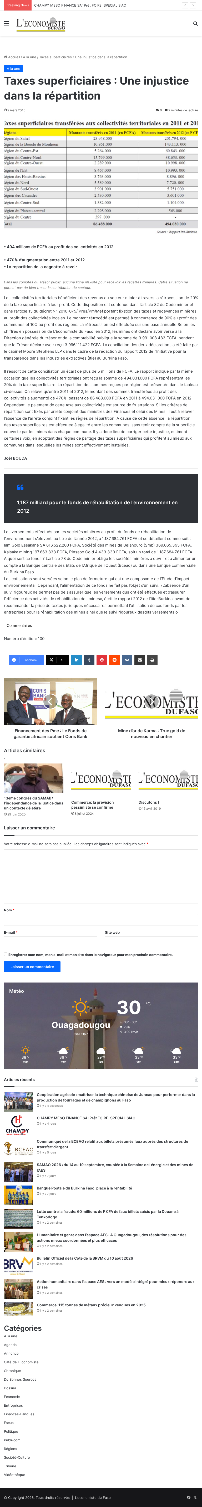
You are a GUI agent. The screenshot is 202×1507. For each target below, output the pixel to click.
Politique (11, 1431)
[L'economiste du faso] (41, 23)
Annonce (11, 1353)
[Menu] (6, 25)
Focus (9, 1423)
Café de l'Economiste (21, 1362)
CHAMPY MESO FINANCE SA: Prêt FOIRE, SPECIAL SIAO (86, 1118)
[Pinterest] (102, 660)
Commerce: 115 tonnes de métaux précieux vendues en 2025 (91, 1305)
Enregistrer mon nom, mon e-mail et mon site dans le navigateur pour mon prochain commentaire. (90, 955)
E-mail (11, 932)
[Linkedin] (76, 660)
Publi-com (12, 1440)
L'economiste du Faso (93, 1497)
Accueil (13, 57)
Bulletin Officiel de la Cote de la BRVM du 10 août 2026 (85, 1258)
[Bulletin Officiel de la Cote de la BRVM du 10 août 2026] (18, 1265)
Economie (12, 1397)
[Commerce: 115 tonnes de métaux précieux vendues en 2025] (18, 1308)
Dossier (10, 1388)
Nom (9, 910)
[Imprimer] (152, 660)
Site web (112, 932)
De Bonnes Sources (20, 1379)
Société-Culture (17, 1457)
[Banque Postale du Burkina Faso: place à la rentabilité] (18, 1195)
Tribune (10, 1466)
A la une (29, 57)
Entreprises (13, 1405)
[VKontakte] (127, 660)
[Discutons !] (168, 780)
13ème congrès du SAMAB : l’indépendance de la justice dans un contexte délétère (33, 803)
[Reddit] (114, 660)
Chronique (12, 1371)
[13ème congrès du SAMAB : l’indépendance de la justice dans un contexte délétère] (33, 778)
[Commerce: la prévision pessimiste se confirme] (101, 780)
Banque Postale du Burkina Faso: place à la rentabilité (84, 1188)
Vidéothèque (14, 1475)
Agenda (10, 1345)
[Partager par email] (139, 660)
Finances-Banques (19, 1414)
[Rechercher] (195, 25)
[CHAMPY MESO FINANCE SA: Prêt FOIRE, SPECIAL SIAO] (18, 1125)
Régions (10, 1449)
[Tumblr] (89, 660)
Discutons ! (149, 802)
